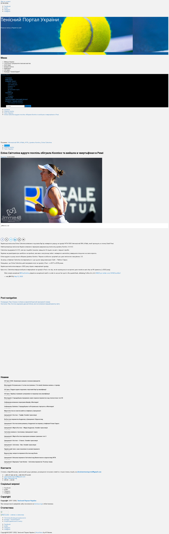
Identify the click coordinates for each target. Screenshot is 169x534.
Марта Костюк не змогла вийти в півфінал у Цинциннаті (22, 411)
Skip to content (5, 1)
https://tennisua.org (10, 478)
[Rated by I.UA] (4, 513)
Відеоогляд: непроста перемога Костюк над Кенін (20, 453)
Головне (7, 145)
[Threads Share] (19, 239)
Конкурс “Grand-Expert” (12, 72)
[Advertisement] (53, 42)
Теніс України (12, 83)
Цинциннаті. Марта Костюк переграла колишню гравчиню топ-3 (25, 436)
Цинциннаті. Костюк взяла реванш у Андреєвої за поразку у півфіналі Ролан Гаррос (31, 423)
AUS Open (7, 65)
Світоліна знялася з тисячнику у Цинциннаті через (20, 432)
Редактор (4, 157)
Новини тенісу (10, 81)
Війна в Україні (9, 62)
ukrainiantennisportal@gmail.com (14, 477)
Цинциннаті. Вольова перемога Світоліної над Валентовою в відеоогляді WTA (30, 457)
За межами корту (14, 89)
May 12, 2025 (18, 276)
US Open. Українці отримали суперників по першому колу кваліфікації (27, 394)
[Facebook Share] (2, 239)
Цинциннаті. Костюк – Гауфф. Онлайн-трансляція (20, 415)
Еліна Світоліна (46, 142)
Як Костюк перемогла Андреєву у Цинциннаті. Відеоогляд (23, 419)
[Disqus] (84, 327)
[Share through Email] (23, 239)
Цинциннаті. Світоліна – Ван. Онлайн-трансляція (20, 445)
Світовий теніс (13, 84)
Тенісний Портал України (30, 19)
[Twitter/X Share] (6, 239)
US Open (7, 70)
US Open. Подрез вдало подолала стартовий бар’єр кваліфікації (25, 389)
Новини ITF (11, 86)
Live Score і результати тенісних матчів (17, 63)
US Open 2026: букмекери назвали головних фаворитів (22, 381)
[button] (5, 75)
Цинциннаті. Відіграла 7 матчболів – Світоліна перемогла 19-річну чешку (28, 462)
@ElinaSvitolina (24, 273)
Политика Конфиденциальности (15, 518)
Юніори (10, 88)
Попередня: (25, 302)
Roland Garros (9, 67)
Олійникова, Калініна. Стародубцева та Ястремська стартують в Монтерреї (29, 406)
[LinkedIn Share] (15, 239)
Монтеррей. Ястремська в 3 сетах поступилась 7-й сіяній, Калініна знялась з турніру (32, 385)
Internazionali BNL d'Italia (16, 142)
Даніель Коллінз (34, 142)
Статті (10, 94)
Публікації (9, 93)
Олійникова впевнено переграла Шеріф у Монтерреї (21, 402)
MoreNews (39, 532)
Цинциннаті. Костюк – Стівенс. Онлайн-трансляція (21, 440)
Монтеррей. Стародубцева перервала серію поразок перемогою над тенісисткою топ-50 (33, 398)
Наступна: (30, 304)
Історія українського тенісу (13, 521)
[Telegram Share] (10, 239)
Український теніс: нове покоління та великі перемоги (22, 449)
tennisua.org (38, 504)
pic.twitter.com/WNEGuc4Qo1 (110, 273)
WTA (26, 142)
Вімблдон (7, 68)
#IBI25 (98, 273)
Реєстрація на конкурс (15, 103)
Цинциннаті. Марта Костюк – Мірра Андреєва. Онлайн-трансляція (26, 428)
